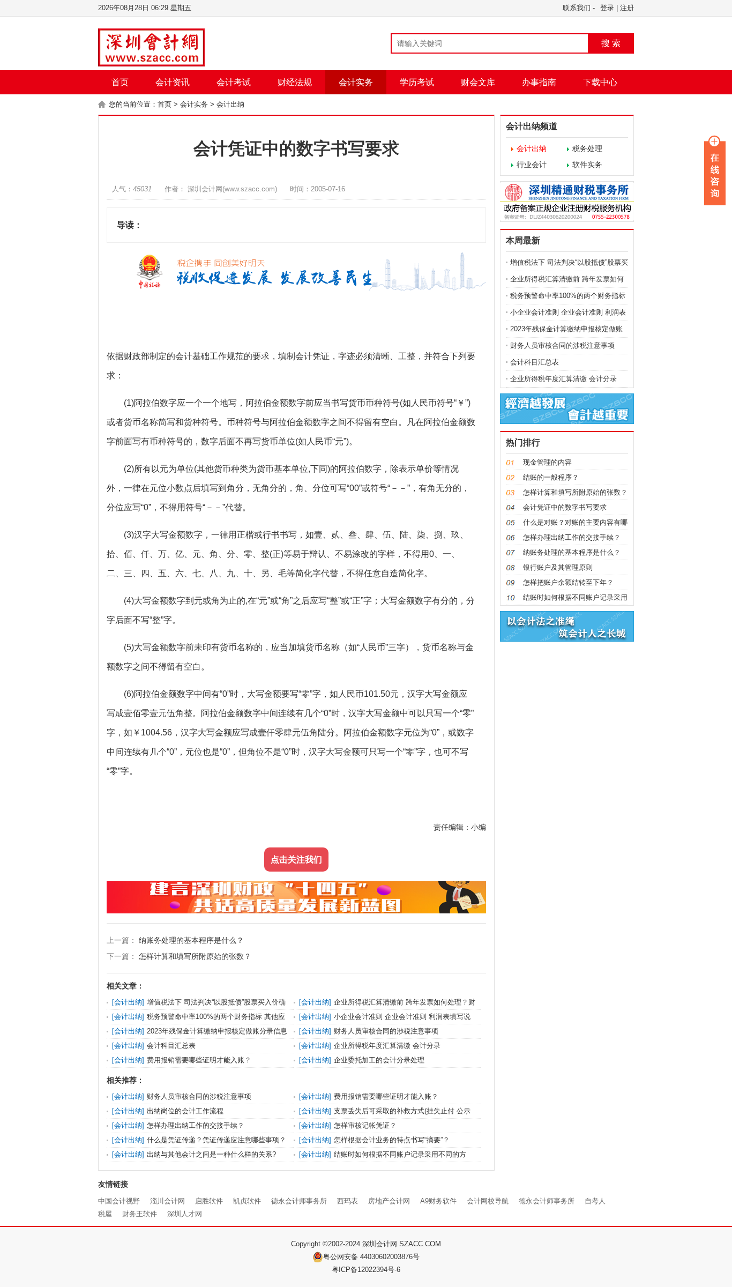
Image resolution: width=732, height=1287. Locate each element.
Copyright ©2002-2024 (326, 1244)
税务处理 (587, 148)
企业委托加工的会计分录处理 (379, 1060)
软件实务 (587, 164)
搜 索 (611, 43)
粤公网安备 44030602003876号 (371, 1257)
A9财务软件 (438, 1201)
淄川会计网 (167, 1201)
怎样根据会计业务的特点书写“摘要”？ (392, 1140)
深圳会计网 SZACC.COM (401, 1244)
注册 (627, 8)
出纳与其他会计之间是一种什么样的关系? (211, 1154)
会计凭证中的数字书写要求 (565, 507)
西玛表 (347, 1201)
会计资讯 (172, 82)
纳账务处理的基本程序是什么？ (190, 940)
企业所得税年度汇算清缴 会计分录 (387, 1045)
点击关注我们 (296, 859)
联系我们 (577, 8)
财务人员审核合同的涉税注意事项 (386, 1031)
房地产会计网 (389, 1201)
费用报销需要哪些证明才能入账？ (199, 1060)
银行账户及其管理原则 (558, 567)
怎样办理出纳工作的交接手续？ (195, 1125)
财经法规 (295, 82)
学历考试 (417, 82)
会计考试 (233, 82)
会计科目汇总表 (171, 1045)
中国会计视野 (119, 1201)
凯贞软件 (247, 1201)
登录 (607, 8)
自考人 (595, 1201)
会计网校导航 (488, 1201)
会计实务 (356, 82)
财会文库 (478, 82)
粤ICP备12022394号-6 (366, 1270)
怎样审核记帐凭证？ (365, 1125)
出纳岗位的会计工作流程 (185, 1111)
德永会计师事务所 (299, 1201)
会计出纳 (230, 104)
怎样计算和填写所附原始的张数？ (194, 956)
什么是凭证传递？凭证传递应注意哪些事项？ (216, 1140)
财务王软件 (139, 1214)
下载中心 (600, 82)
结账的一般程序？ (551, 477)
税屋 (105, 1214)
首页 (120, 82)
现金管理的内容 (547, 462)
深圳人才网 (184, 1214)
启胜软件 (209, 1201)
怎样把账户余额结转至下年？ (568, 582)
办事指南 (539, 82)
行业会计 (532, 164)
